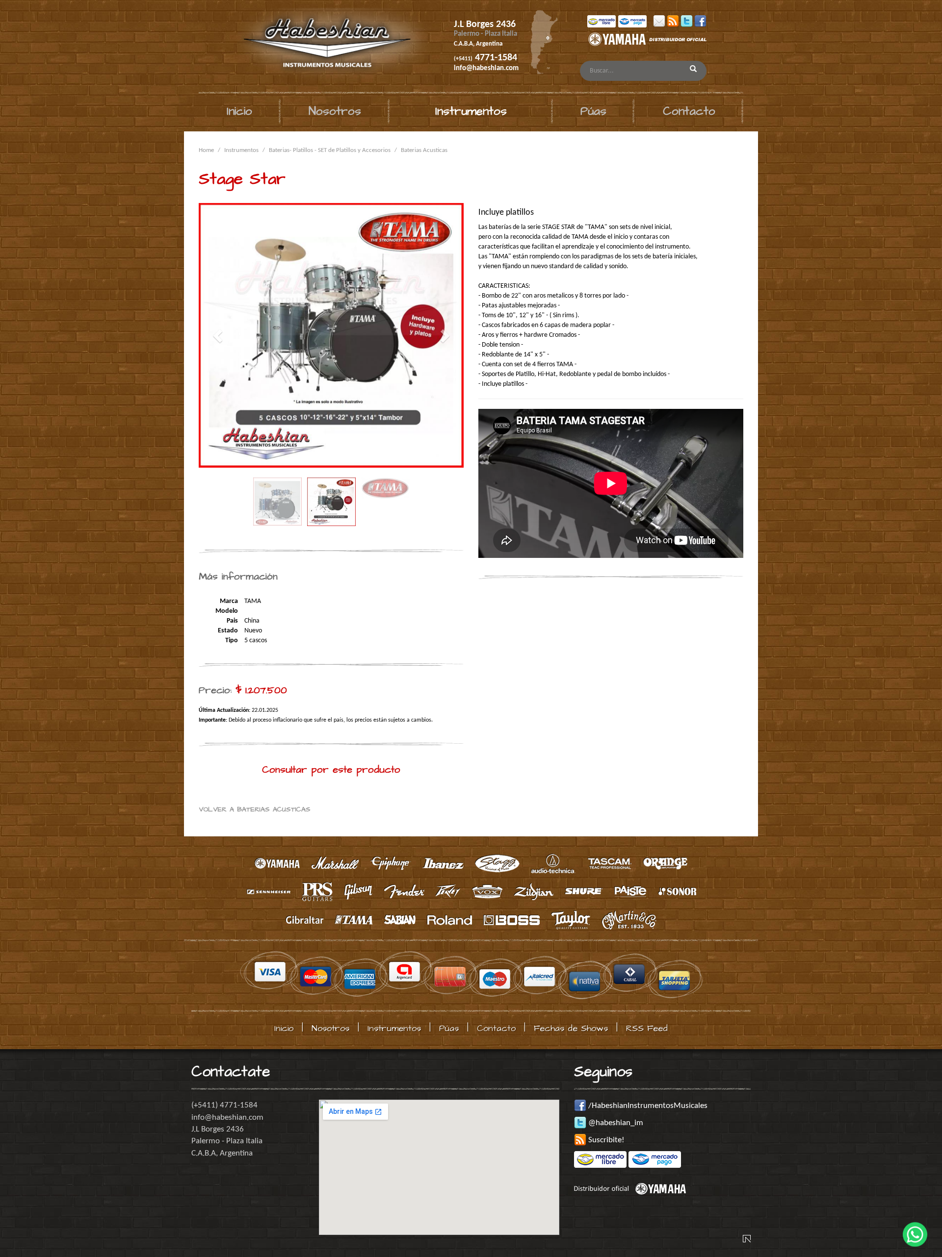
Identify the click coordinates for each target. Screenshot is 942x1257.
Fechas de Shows (571, 1028)
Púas (593, 111)
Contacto (689, 111)
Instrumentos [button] (471, 111)
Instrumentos (241, 150)
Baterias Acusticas (424, 150)
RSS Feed (647, 1028)
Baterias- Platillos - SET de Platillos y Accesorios (330, 150)
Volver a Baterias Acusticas (255, 809)
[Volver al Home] (313, 46)
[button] (218, 335)
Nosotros (335, 111)
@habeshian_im (614, 1123)
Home (206, 150)
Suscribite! (605, 1140)
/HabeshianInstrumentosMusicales (646, 1106)
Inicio (239, 111)
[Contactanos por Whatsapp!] (915, 1230)
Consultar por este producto (331, 770)
